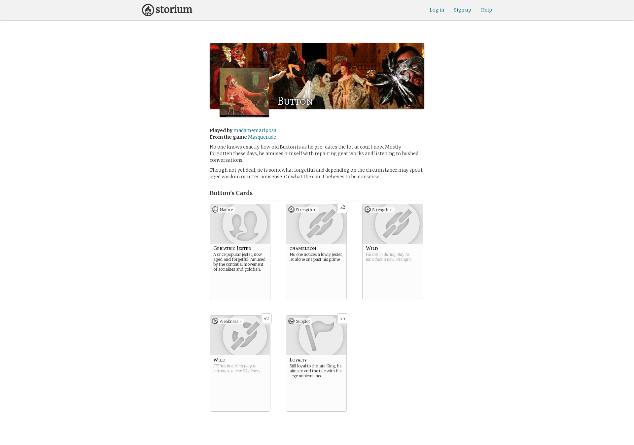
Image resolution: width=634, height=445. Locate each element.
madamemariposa (254, 130)
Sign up (462, 10)
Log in (437, 10)
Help (486, 10)
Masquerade (262, 137)
